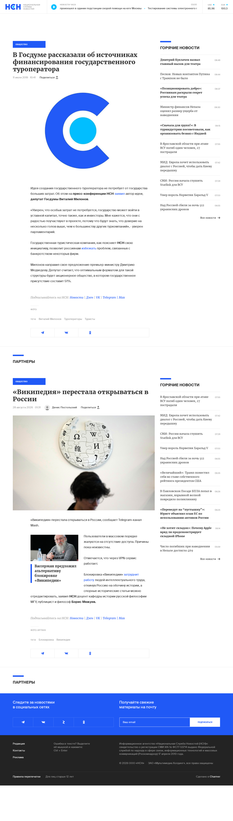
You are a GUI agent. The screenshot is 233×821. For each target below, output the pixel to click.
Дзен (89, 297)
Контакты (19, 750)
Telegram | (111, 297)
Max (122, 297)
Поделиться (47, 77)
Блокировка (46, 639)
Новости (76, 297)
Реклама (18, 757)
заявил (120, 194)
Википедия (63, 639)
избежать (89, 248)
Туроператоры (73, 319)
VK (98, 297)
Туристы (90, 319)
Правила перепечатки (26, 776)
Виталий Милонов (50, 319)
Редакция (19, 743)
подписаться (205, 722)
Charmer (215, 776)
